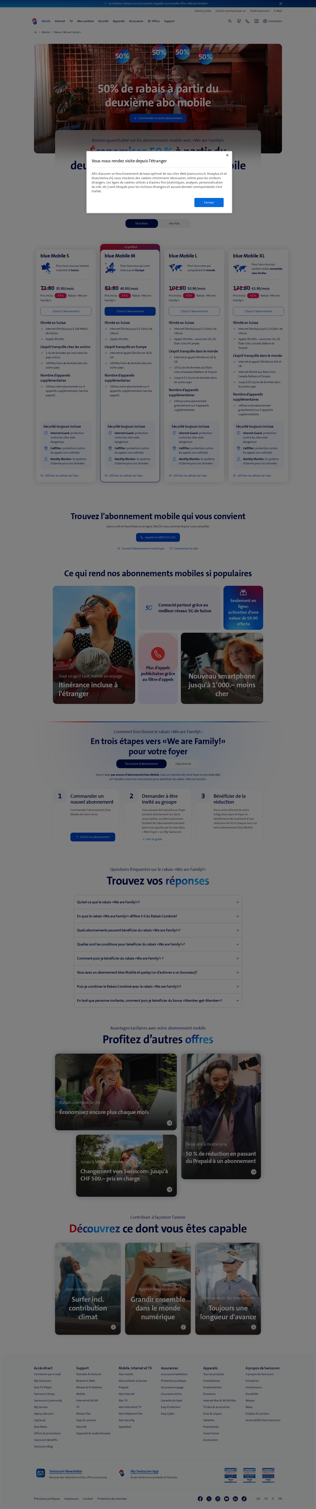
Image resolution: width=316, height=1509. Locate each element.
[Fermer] (227, 155)
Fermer (209, 202)
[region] (159, 182)
